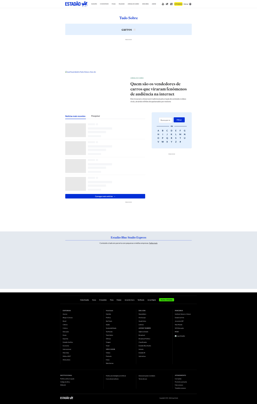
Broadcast (142, 335)
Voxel (107, 346)
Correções (178, 379)
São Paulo (109, 321)
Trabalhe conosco (180, 388)
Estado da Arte (179, 317)
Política (108, 317)
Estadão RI (142, 353)
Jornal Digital (151, 300)
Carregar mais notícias (104, 196)
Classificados (143, 342)
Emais (64, 335)
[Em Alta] (163, 4)
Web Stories (109, 363)
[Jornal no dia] (183, 348)
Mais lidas (66, 353)
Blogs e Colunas (68, 317)
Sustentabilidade (111, 328)
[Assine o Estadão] (178, 4)
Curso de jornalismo (112, 379)
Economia (66, 346)
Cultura (65, 328)
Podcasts (109, 356)
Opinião (108, 314)
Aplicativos (142, 356)
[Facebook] (181, 397)
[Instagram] (191, 397)
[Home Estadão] (76, 4)
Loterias (141, 324)
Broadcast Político (144, 339)
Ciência (65, 324)
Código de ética (65, 382)
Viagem (108, 342)
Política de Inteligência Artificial (116, 376)
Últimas (108, 339)
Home (94, 300)
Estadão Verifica (68, 342)
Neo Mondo (178, 324)
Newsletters (142, 314)
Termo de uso (143, 379)
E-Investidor (103, 300)
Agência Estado (143, 331)
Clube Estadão (84, 300)
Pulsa (111, 300)
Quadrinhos (142, 321)
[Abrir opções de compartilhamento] (187, 78)
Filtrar (179, 120)
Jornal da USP (179, 321)
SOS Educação (179, 328)
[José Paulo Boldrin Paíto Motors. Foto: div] (96, 89)
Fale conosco (179, 385)
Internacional (67, 349)
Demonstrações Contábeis (147, 376)
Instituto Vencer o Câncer (183, 314)
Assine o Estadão (166, 300)
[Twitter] (186, 397)
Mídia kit (63, 385)
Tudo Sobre (109, 335)
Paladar (119, 300)
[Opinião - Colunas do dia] (167, 4)
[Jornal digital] (171, 4)
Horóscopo (142, 317)
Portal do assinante (181, 382)
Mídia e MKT (67, 356)
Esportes (65, 339)
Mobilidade (109, 310)
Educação (66, 331)
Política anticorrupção (67, 379)
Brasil (64, 321)
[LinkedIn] (196, 397)
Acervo (65, 314)
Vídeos (108, 353)
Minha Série (66, 360)
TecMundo (141, 300)
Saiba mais (153, 243)
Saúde (108, 324)
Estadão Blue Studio (145, 346)
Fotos (107, 360)
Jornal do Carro (137, 78)
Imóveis (141, 349)
